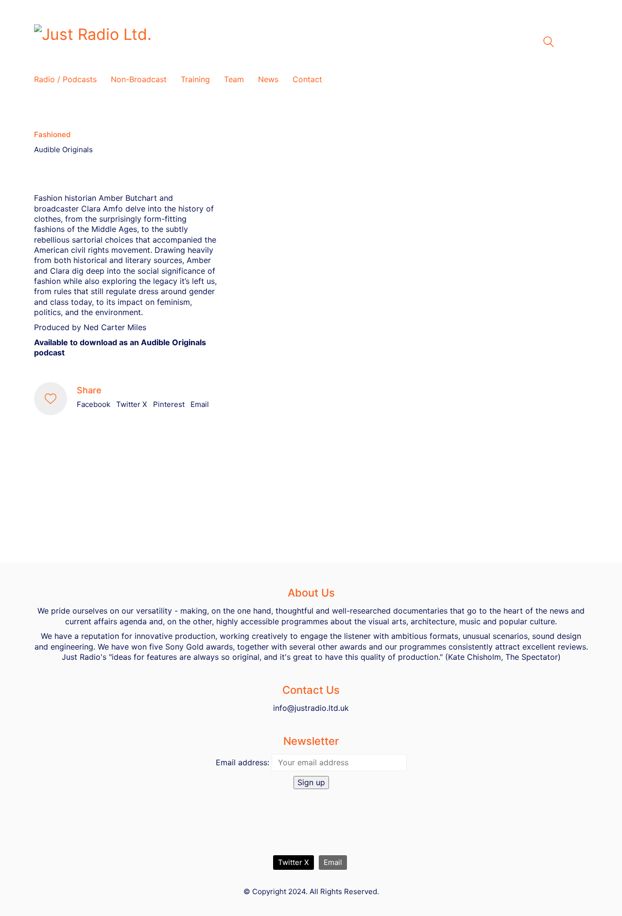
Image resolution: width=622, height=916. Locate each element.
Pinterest (169, 404)
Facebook (93, 404)
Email (199, 404)
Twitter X (131, 404)
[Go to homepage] (155, 42)
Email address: (242, 762)
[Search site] (548, 43)
